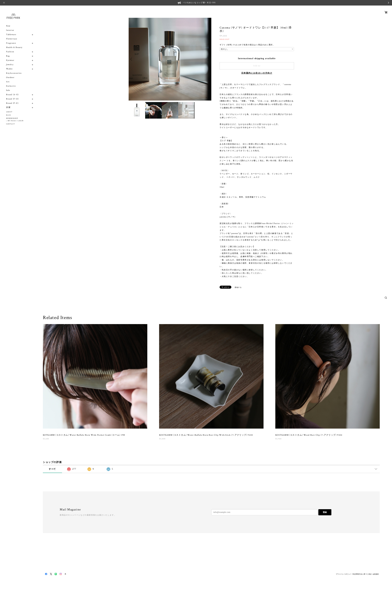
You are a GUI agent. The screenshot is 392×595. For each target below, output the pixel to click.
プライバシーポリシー (344, 574)
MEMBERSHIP (12, 118)
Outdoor (10, 77)
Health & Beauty (14, 47)
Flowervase (11, 39)
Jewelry (9, 65)
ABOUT (9, 112)
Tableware (11, 35)
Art (8, 82)
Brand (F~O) (12, 99)
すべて (52, 469)
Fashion (10, 52)
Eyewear (10, 60)
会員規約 (376, 574)
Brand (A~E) (12, 95)
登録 (325, 512)
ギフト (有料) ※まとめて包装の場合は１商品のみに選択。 (247, 45)
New (8, 26)
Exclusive (11, 86)
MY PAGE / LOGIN (16, 121)
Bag (8, 56)
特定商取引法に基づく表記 (362, 574)
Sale (8, 90)
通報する (238, 287)
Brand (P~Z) (12, 103)
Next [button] (208, 59)
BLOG (8, 115)
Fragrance (11, 43)
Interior (10, 30)
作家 (8, 107)
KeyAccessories (14, 73)
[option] (137, 110)
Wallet (9, 69)
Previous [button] (132, 59)
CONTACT (10, 124)
